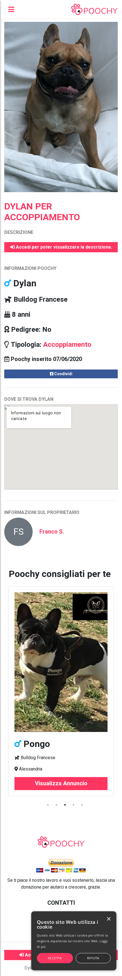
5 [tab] (82, 805)
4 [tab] (74, 805)
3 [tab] (65, 805)
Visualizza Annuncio (61, 783)
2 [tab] (57, 805)
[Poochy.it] (94, 9)
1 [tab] (48, 805)
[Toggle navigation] (11, 9)
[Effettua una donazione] (61, 865)
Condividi (62, 374)
